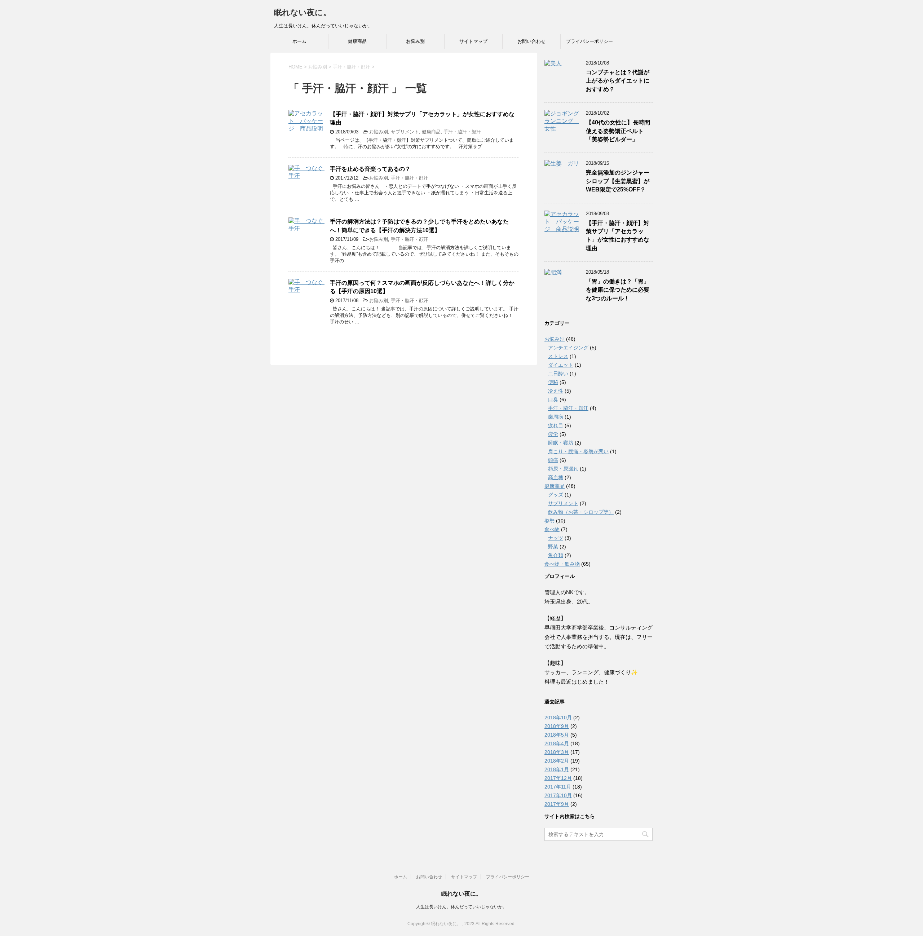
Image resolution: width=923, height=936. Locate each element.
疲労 (553, 434)
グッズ (555, 495)
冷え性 (555, 391)
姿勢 (549, 521)
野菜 (553, 546)
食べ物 (552, 529)
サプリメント (405, 131)
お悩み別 (415, 41)
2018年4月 (556, 743)
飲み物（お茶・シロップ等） (581, 512)
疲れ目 (555, 425)
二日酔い (558, 373)
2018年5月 (556, 735)
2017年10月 (558, 795)
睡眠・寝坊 (560, 443)
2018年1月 (556, 769)
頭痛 (553, 460)
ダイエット (560, 365)
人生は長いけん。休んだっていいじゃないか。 (461, 906)
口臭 (553, 399)
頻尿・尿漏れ (563, 469)
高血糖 (555, 477)
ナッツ (555, 538)
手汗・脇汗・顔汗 (462, 131)
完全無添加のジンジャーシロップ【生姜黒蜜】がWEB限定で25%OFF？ (617, 181)
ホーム (299, 41)
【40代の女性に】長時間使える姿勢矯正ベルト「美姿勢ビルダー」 (618, 130)
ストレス (558, 356)
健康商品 (357, 41)
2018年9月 (556, 726)
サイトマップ (473, 41)
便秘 (553, 382)
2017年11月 (557, 787)
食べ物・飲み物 (562, 564)
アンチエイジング (568, 347)
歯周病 (555, 417)
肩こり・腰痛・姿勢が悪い (578, 451)
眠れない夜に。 (302, 12)
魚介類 (555, 555)
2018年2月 (556, 761)
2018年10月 (558, 717)
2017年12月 (558, 778)
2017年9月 (556, 804)
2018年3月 (556, 752)
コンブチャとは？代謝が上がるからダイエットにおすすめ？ (617, 80)
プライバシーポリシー (589, 41)
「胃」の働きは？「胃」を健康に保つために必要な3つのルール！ (617, 289)
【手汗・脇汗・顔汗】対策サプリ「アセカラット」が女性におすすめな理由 (617, 235)
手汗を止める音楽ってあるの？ (370, 169)
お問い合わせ (531, 41)
